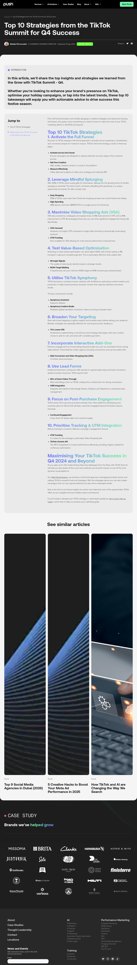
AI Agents (70, 931)
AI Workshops (72, 934)
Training (72, 950)
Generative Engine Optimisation (79, 936)
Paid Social (105, 928)
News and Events (17, 948)
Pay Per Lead (106, 949)
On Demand (71, 959)
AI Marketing (71, 923)
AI (68, 920)
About (11, 920)
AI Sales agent (72, 941)
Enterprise (71, 954)
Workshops (71, 956)
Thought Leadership (19, 929)
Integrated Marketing (109, 923)
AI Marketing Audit (74, 939)
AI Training (71, 928)
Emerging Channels (108, 944)
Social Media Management (111, 941)
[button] (39, 4)
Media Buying (106, 926)
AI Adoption (71, 926)
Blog (79, 4)
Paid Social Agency (59, 477)
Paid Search (105, 931)
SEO (102, 936)
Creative (104, 934)
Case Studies (68, 4)
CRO (103, 939)
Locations (13, 939)
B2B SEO (104, 946)
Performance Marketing (115, 920)
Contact (12, 934)
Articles (7, 17)
